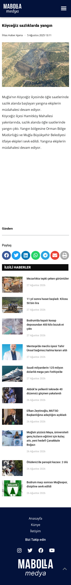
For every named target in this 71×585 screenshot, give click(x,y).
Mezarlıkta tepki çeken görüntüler (48, 278)
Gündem (7, 228)
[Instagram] (19, 550)
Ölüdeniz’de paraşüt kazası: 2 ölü (47, 462)
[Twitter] (30, 550)
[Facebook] (41, 550)
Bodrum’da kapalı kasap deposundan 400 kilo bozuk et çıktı (45, 324)
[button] (63, 8)
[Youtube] (52, 550)
